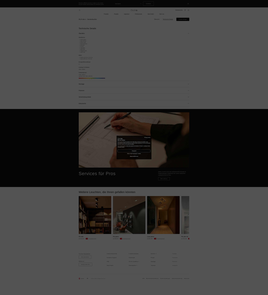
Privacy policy (147, 137)
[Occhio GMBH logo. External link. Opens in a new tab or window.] (120, 138)
